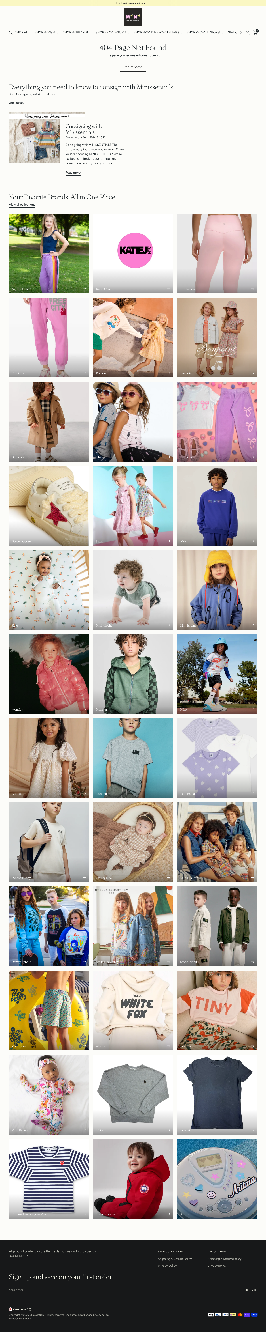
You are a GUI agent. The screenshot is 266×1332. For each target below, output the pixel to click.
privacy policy (167, 1265)
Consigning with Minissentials (84, 129)
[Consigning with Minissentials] (47, 145)
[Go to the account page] (247, 32)
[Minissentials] (133, 17)
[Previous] (88, 3)
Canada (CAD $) (22, 1309)
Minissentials (37, 1314)
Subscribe (250, 1289)
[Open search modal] (10, 32)
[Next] (178, 3)
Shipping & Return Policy (175, 1259)
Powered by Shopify (20, 1318)
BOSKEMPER (18, 1256)
